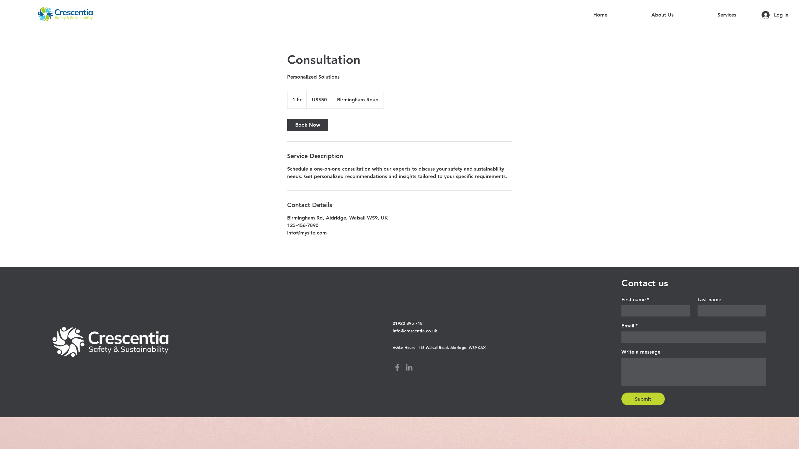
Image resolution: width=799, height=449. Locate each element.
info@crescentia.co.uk (415, 331)
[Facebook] (397, 367)
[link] (307, 125)
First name (635, 299)
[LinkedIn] (409, 367)
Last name (709, 299)
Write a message (640, 352)
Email (629, 326)
